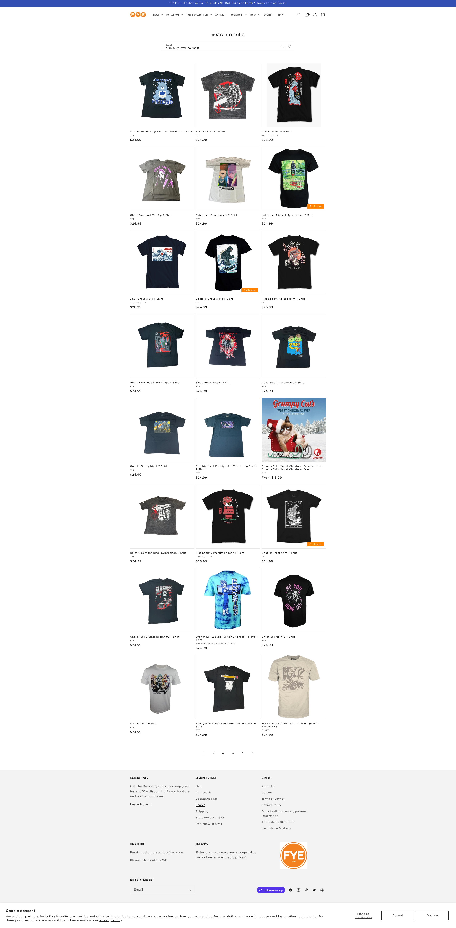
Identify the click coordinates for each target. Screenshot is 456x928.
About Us (268, 786)
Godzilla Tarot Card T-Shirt (279, 553)
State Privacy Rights (210, 817)
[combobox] (228, 47)
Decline (432, 915)
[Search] (290, 47)
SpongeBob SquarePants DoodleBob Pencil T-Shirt (226, 725)
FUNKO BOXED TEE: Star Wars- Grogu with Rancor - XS (290, 725)
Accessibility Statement (278, 822)
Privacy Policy (110, 920)
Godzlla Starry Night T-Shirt (148, 466)
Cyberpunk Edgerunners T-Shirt (216, 215)
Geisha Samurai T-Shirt (277, 131)
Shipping (202, 811)
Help (199, 786)
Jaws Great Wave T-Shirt (146, 299)
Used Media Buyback (276, 828)
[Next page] (252, 753)
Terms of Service (273, 798)
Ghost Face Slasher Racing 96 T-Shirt (155, 636)
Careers (267, 792)
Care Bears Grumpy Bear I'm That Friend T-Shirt (162, 131)
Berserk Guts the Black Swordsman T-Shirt (158, 553)
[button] (157, 15)
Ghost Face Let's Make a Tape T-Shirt (154, 382)
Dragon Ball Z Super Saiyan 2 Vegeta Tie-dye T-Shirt (227, 638)
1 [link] (204, 752)
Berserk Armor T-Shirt (210, 131)
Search (200, 805)
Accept (397, 915)
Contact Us (203, 792)
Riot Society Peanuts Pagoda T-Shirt (220, 553)
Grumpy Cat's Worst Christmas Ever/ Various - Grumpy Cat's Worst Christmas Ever (292, 468)
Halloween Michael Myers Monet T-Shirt (288, 215)
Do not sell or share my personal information (284, 813)
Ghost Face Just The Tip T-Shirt (151, 215)
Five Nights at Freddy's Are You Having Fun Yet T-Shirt (227, 468)
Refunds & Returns (209, 823)
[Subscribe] (190, 890)
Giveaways (202, 844)
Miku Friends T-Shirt (143, 723)
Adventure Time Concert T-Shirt (283, 382)
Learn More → (141, 804)
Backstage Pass (206, 798)
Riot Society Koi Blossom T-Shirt (283, 299)
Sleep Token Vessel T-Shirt (213, 382)
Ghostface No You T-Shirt (278, 636)
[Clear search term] (282, 47)
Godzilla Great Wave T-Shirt (214, 299)
